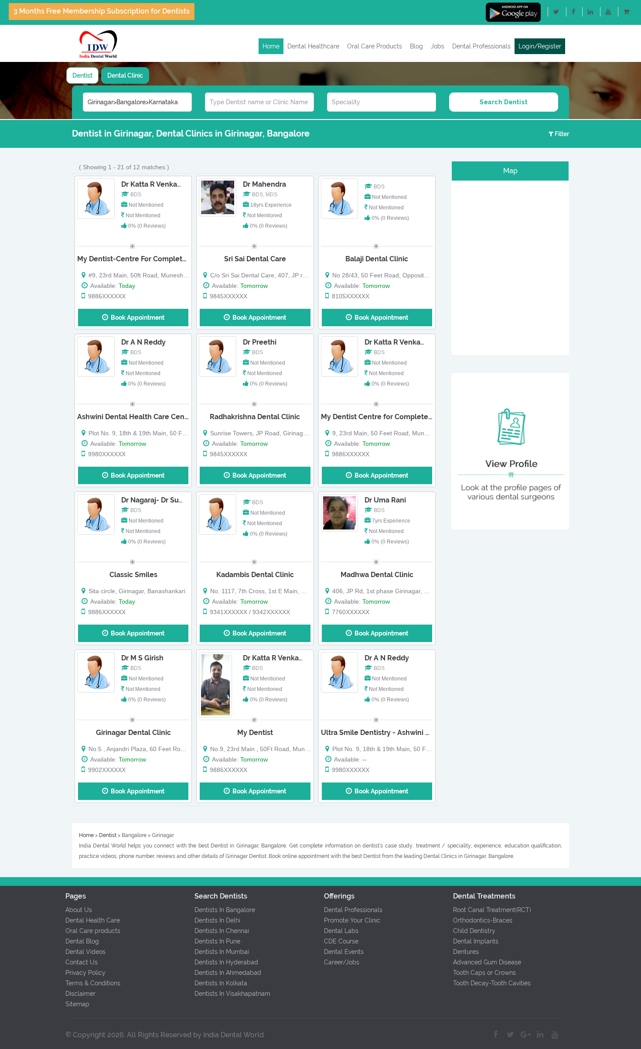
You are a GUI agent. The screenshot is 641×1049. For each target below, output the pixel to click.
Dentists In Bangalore (224, 909)
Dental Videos (85, 951)
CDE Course (341, 941)
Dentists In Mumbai (221, 951)
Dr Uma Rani (385, 500)
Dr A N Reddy (143, 342)
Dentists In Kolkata (220, 983)
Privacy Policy (85, 972)
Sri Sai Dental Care (255, 259)
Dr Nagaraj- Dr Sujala (156, 500)
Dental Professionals (481, 46)
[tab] (82, 75)
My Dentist (255, 732)
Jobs (437, 46)
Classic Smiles (133, 575)
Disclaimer (80, 993)
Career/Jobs (341, 962)
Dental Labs (341, 930)
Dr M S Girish (142, 658)
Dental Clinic (125, 75)
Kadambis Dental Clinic (255, 575)
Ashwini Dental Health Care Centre (135, 417)
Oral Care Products (374, 46)
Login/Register (539, 46)
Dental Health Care (92, 920)
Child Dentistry (474, 930)
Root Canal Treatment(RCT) (492, 909)
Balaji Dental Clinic (376, 259)
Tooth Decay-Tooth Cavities (492, 983)
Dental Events (344, 951)
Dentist (82, 75)
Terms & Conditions (92, 983)
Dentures (466, 951)
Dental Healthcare (313, 46)
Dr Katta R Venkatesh (156, 184)
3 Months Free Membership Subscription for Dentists (102, 11)
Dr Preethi (259, 342)
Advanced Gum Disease (487, 962)
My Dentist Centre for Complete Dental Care (395, 417)
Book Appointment (136, 317)
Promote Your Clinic (352, 920)
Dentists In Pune (217, 941)
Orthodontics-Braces (482, 920)
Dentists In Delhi (217, 920)
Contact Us (81, 962)
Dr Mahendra (264, 184)
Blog (416, 46)
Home (271, 46)
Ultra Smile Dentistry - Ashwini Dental (384, 732)
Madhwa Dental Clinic (377, 575)
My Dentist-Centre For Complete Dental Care (152, 259)
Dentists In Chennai (221, 930)
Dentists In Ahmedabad (227, 972)
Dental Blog (82, 941)
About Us (78, 909)
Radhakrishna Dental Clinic (255, 417)
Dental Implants (475, 941)
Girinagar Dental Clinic (133, 732)
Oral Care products (92, 930)
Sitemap (77, 1004)
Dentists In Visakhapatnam (232, 993)
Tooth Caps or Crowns (484, 972)
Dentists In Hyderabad (226, 962)
